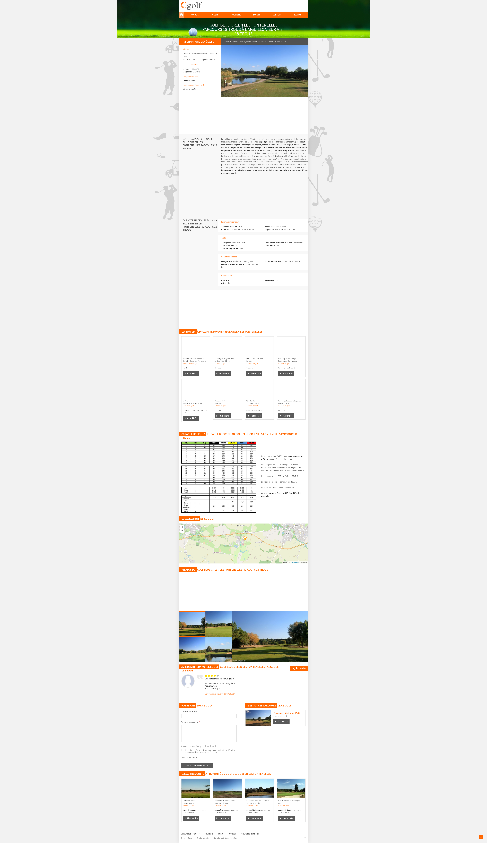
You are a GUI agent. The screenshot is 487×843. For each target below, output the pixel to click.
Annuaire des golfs (190, 834)
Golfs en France (231, 41)
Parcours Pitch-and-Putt (286, 713)
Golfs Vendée (261, 41)
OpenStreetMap (295, 562)
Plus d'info (192, 373)
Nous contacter (187, 838)
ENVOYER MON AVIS (197, 765)
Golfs (215, 14)
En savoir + (283, 721)
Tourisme (236, 14)
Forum (256, 14)
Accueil (194, 14)
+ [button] (182, 526)
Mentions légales (203, 838)
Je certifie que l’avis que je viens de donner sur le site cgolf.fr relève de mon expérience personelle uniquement (210, 751)
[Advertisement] (243, 114)
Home (181, 15)
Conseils (277, 14)
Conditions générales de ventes (225, 838)
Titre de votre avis (189, 711)
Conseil (232, 834)
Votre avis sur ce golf (190, 722)
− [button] (182, 530)
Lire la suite (192, 818)
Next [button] (303, 636)
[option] (270, 636)
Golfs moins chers (250, 834)
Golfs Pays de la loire (247, 41)
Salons (297, 14)
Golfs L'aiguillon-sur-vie (277, 41)
